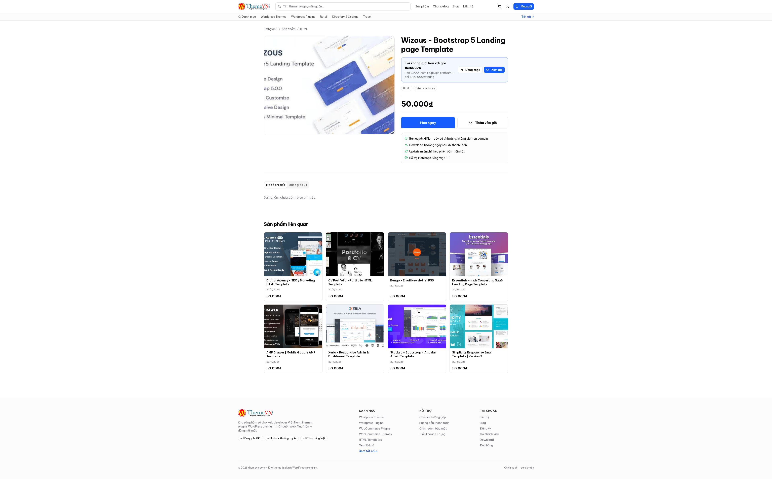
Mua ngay (428, 123)
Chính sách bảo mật (433, 428)
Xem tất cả (366, 445)
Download (487, 440)
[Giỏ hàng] (499, 6)
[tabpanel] (386, 197)
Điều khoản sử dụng (432, 434)
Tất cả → (527, 17)
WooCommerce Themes (375, 434)
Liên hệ (468, 6)
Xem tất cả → (368, 451)
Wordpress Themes (273, 17)
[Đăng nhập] (507, 6)
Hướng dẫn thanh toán (434, 423)
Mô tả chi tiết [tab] (275, 185)
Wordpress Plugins (303, 17)
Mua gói (526, 6)
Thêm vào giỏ (486, 123)
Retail (323, 17)
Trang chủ (270, 29)
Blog (456, 6)
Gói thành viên (489, 434)
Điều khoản (527, 467)
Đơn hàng (486, 445)
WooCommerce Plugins (374, 428)
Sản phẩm (422, 6)
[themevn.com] (254, 6)
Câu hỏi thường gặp (432, 417)
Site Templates (425, 88)
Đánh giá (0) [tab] (298, 185)
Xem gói (497, 70)
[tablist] (286, 185)
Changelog (441, 6)
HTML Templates (370, 440)
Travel (367, 17)
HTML (304, 29)
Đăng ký (485, 428)
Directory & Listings (345, 17)
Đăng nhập (472, 70)
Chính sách (510, 467)
